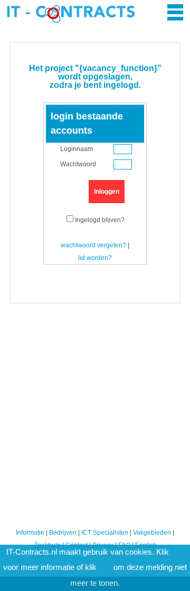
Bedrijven (63, 532)
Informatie (30, 532)
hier (177, 552)
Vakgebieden (152, 532)
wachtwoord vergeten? (93, 245)
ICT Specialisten (104, 532)
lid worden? (95, 258)
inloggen (106, 191)
